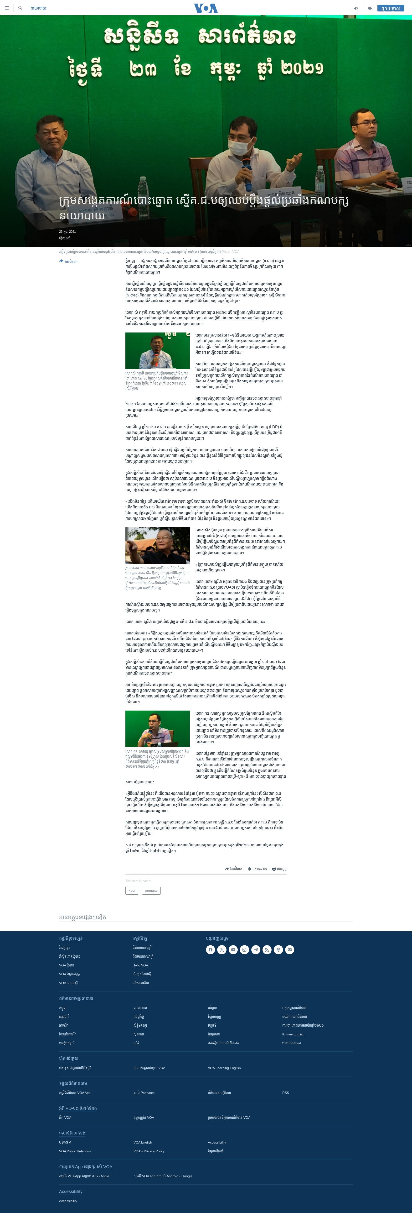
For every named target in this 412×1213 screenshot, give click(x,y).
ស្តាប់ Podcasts (144, 1093)
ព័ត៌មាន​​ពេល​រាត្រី (143, 956)
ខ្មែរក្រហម (214, 1034)
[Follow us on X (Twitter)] (221, 949)
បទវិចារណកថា (291, 1043)
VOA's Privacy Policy (149, 1151)
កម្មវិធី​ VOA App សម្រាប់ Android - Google (163, 1176)
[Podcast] (278, 949)
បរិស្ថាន (212, 1008)
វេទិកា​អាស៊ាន (141, 983)
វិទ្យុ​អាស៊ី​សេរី (215, 1151)
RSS (285, 1093)
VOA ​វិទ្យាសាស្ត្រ (69, 974)
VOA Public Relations (75, 1151)
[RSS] (267, 949)
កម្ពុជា (63, 1008)
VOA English (143, 1142)
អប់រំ (136, 1043)
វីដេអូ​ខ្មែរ (64, 947)
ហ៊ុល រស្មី (64, 238)
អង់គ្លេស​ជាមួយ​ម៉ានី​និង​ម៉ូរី (75, 1068)
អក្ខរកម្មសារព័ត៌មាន (294, 1008)
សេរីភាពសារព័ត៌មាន (294, 1016)
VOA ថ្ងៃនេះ (66, 965)
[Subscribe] (289, 949)
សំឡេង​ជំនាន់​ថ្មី (142, 974)
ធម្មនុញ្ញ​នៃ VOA (144, 1117)
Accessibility (217, 1142)
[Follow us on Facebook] (210, 949)
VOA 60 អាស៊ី (68, 983)
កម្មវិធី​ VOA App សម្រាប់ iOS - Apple (84, 1176)
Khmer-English (293, 1034)
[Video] (370, 8)
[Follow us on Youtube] (233, 949)
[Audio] (356, 8)
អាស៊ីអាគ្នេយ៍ (67, 1043)
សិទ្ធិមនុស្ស (140, 1025)
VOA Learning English (224, 1068)
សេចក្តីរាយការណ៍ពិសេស (223, 1043)
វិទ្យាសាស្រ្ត (214, 1016)
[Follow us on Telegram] (255, 949)
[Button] (68, 262)
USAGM (65, 1142)
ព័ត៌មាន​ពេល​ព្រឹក (143, 947)
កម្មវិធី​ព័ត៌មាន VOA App (75, 1093)
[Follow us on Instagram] (244, 949)
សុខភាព (139, 1034)
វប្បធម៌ (212, 1025)
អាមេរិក (63, 1025)
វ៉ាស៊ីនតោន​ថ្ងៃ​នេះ (69, 956)
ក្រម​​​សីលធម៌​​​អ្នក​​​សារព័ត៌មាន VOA (229, 1117)
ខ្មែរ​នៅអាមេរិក (68, 1034)
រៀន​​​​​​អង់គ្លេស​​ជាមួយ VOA (149, 1068)
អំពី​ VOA (65, 1117)
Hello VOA (140, 965)
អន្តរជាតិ (64, 1016)
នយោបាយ (38, 8)
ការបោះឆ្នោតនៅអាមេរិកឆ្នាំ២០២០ (303, 1025)
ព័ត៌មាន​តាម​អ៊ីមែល (219, 1093)
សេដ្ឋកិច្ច (139, 1016)
